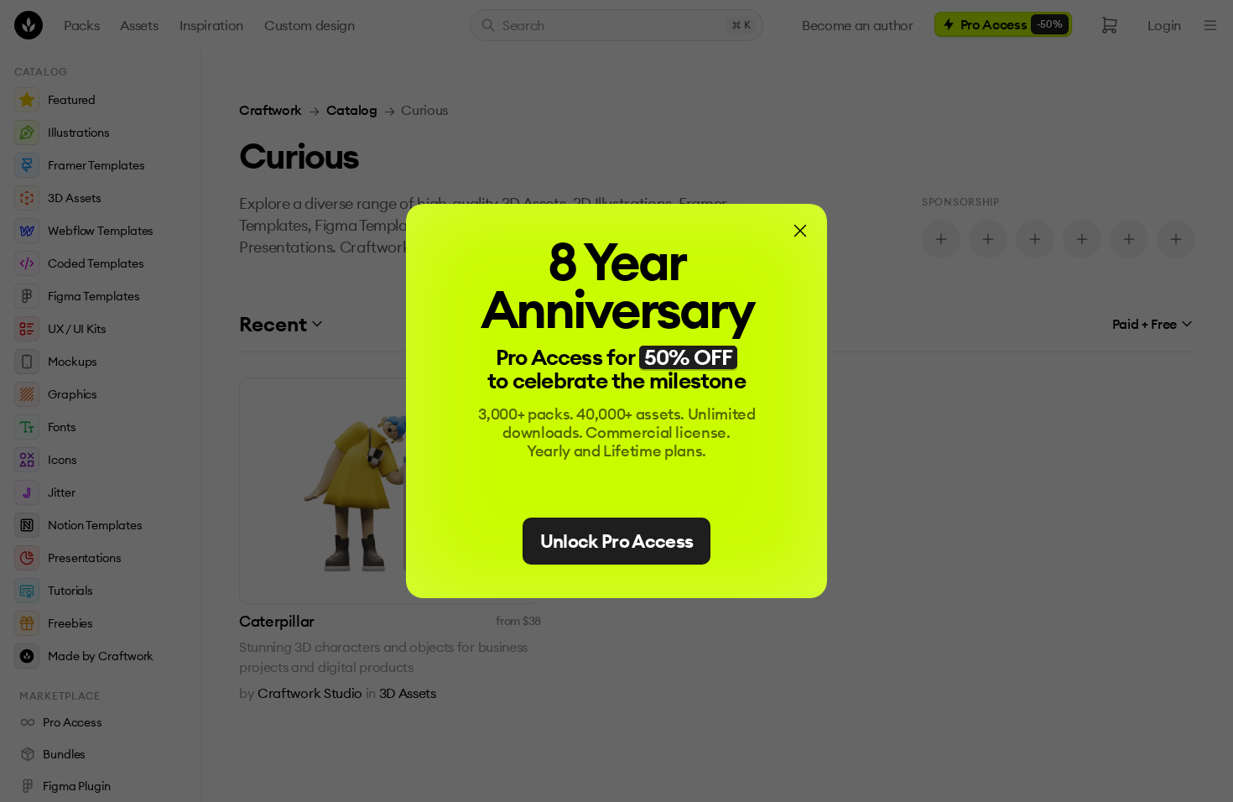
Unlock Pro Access (617, 541)
